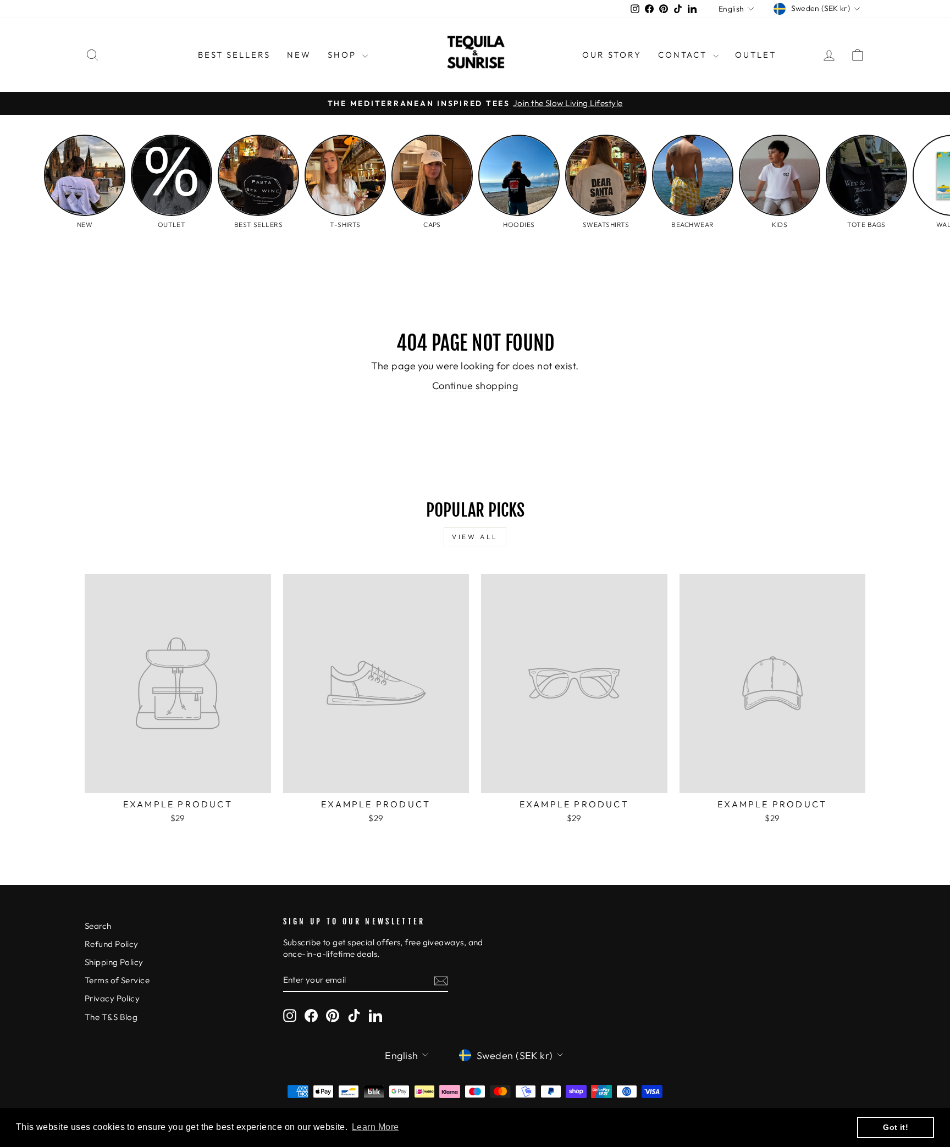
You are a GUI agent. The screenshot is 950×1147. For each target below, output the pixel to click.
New (299, 54)
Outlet (755, 54)
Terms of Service (117, 980)
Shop (344, 54)
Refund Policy (112, 944)
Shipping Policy (114, 962)
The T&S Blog (111, 1017)
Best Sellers (234, 54)
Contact (684, 54)
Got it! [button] (895, 1127)
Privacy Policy (112, 998)
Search (98, 926)
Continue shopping (475, 385)
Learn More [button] (375, 1127)
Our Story (612, 54)
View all (475, 537)
